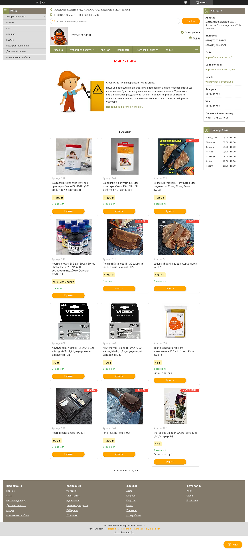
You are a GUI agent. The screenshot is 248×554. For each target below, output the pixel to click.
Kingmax (130, 495)
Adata (129, 490)
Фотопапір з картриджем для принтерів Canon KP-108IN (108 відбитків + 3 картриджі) (70, 186)
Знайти (191, 21)
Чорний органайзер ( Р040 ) (68, 432)
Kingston (130, 500)
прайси (170, 49)
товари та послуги (16, 16)
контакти (123, 49)
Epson (189, 495)
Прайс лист (192, 500)
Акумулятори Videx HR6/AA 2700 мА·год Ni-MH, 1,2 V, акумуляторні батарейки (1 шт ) (122, 351)
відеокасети (73, 500)
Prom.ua (141, 525)
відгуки (10, 39)
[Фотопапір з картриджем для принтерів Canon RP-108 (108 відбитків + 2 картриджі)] (125, 156)
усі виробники (133, 515)
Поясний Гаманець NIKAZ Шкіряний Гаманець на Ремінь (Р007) (123, 265)
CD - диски (72, 515)
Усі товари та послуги (125, 470)
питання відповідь (16, 500)
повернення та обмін (18, 57)
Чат (235, 544)
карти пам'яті (73, 495)
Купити (68, 211)
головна (58, 49)
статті (9, 28)
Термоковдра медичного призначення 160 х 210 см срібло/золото (174, 351)
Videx (189, 490)
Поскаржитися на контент (118, 528)
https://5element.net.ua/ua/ (220, 69)
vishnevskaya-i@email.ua (219, 81)
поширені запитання (17, 45)
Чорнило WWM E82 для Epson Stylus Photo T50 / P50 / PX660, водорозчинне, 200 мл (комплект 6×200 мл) (73, 269)
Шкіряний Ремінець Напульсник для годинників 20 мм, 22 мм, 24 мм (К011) (175, 186)
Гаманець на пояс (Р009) (117, 432)
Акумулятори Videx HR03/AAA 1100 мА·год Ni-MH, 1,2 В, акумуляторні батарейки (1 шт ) (73, 351)
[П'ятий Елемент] (59, 35)
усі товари (71, 490)
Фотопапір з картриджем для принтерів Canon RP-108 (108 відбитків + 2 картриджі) (121, 186)
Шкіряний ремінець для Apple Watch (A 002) (175, 265)
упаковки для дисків (77, 505)
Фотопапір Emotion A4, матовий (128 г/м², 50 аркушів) (175, 434)
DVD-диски (72, 510)
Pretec (129, 505)
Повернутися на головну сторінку (124, 106)
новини (10, 22)
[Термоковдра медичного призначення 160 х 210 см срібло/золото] (176, 321)
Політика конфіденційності (146, 528)
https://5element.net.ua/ (218, 57)
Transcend (131, 510)
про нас (10, 34)
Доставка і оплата (16, 51)
